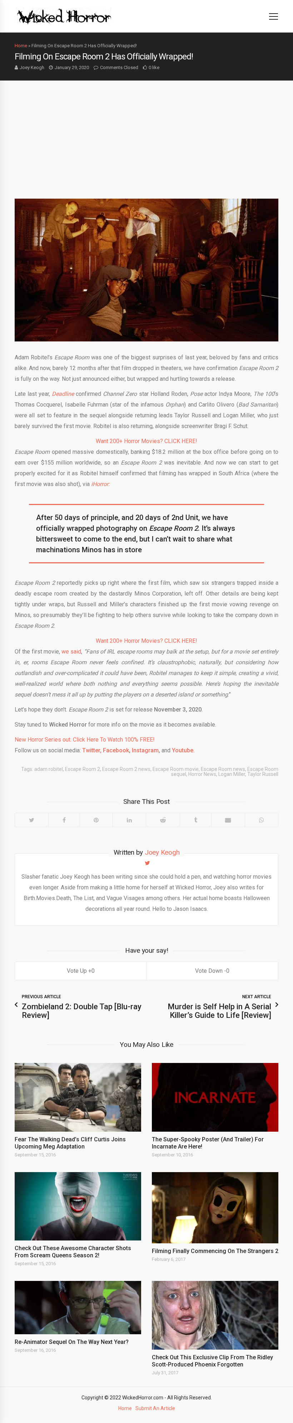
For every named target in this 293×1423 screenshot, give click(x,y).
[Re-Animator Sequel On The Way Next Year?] (78, 1307)
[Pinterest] (96, 820)
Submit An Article (155, 1408)
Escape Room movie (176, 769)
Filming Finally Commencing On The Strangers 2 (215, 1251)
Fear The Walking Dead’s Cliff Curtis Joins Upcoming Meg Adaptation (70, 1143)
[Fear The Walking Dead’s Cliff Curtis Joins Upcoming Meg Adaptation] (78, 1097)
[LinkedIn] (129, 820)
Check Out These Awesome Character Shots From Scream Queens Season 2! (73, 1252)
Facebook (115, 750)
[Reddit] (163, 820)
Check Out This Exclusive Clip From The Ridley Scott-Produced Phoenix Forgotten (212, 1361)
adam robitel (48, 769)
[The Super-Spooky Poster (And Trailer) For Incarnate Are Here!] (215, 1097)
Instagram (144, 750)
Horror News (202, 774)
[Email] (228, 820)
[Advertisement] (146, 134)
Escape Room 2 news (126, 769)
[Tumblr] (195, 820)
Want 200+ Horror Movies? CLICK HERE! (146, 441)
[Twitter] (31, 820)
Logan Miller (231, 774)
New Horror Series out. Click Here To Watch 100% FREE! (85, 739)
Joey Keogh (32, 67)
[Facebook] (64, 820)
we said (71, 651)
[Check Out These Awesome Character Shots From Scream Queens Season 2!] (78, 1206)
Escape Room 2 (82, 769)
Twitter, (91, 750)
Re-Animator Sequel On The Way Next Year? (72, 1342)
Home (21, 45)
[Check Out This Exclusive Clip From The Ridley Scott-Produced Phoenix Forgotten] (215, 1315)
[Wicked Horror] (64, 16)
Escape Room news (223, 769)
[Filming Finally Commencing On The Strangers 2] (215, 1207)
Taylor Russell (262, 774)
